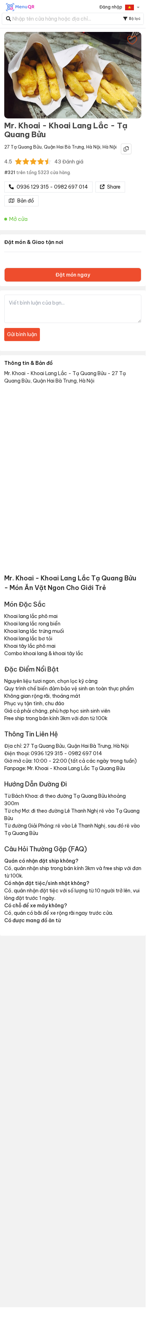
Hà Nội (93, 147)
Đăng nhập (110, 7)
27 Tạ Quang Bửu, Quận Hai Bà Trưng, (44, 147)
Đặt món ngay (72, 275)
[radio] (18, 161)
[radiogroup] (33, 161)
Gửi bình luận (22, 334)
